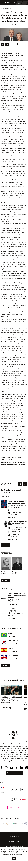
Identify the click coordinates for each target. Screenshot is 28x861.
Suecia (17, 76)
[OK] (14, 858)
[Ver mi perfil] (24, 3)
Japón (19, 378)
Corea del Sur (5, 76)
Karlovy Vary (5, 89)
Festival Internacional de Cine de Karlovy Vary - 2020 (17, 523)
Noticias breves (22, 43)
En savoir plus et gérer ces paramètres (11, 854)
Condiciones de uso (14, 841)
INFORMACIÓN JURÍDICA (14, 836)
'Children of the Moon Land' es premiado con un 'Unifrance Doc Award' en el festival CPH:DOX (11, 700)
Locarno (11, 89)
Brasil (3, 380)
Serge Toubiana (8, 53)
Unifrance (6, 57)
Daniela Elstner (4, 573)
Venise (10, 94)
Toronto (15, 94)
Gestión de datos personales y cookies (14, 846)
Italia (23, 378)
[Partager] (2, 44)
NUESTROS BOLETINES (15, 773)
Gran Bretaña (9, 380)
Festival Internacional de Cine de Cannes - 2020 (17, 502)
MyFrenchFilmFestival (9, 328)
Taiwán (12, 76)
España (14, 378)
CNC (18, 423)
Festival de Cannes (18, 87)
